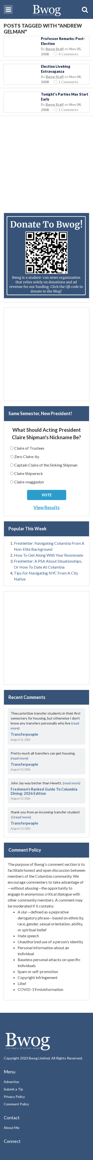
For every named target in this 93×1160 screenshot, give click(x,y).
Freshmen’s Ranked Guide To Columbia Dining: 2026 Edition (44, 791)
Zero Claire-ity (26, 456)
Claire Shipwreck (28, 473)
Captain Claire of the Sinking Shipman (45, 465)
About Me (11, 1127)
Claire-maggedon (29, 481)
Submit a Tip (13, 1089)
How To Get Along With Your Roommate (48, 555)
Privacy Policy (14, 1096)
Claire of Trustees (29, 448)
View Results (46, 507)
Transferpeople (24, 734)
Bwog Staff (55, 49)
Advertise (11, 1082)
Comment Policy (16, 1104)
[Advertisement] (46, 166)
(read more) (19, 758)
